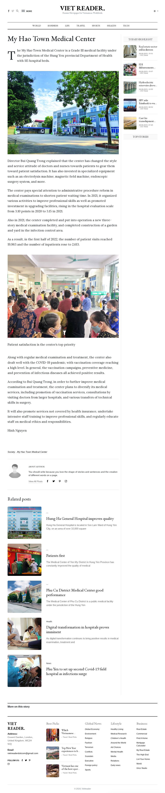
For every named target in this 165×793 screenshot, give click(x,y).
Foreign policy (91, 765)
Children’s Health (118, 738)
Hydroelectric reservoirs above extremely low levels (147, 87)
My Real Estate (143, 750)
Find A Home (142, 738)
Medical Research (119, 734)
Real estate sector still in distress (148, 48)
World (36, 25)
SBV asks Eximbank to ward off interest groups (148, 105)
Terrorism (89, 747)
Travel (81, 25)
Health (111, 25)
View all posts (36, 481)
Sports (96, 25)
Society (11, 452)
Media (113, 756)
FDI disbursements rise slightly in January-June (146, 69)
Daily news (115, 765)
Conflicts (88, 752)
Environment (90, 734)
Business (53, 25)
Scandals (89, 756)
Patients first (55, 555)
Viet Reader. (82, 8)
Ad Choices (116, 747)
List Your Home (143, 759)
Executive (89, 761)
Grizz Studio (141, 768)
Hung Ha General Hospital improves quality (80, 518)
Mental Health (117, 752)
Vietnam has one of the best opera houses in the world (70, 770)
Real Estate (141, 729)
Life (67, 25)
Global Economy (92, 729)
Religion (88, 738)
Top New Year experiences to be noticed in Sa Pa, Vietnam (70, 752)
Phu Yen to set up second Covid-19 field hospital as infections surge (76, 671)
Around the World (118, 743)
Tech (126, 25)
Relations (115, 761)
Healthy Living (117, 729)
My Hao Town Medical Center (32, 452)
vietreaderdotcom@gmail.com (23, 753)
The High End (142, 755)
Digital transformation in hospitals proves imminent (77, 629)
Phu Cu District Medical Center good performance (74, 592)
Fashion (88, 743)
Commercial (141, 734)
